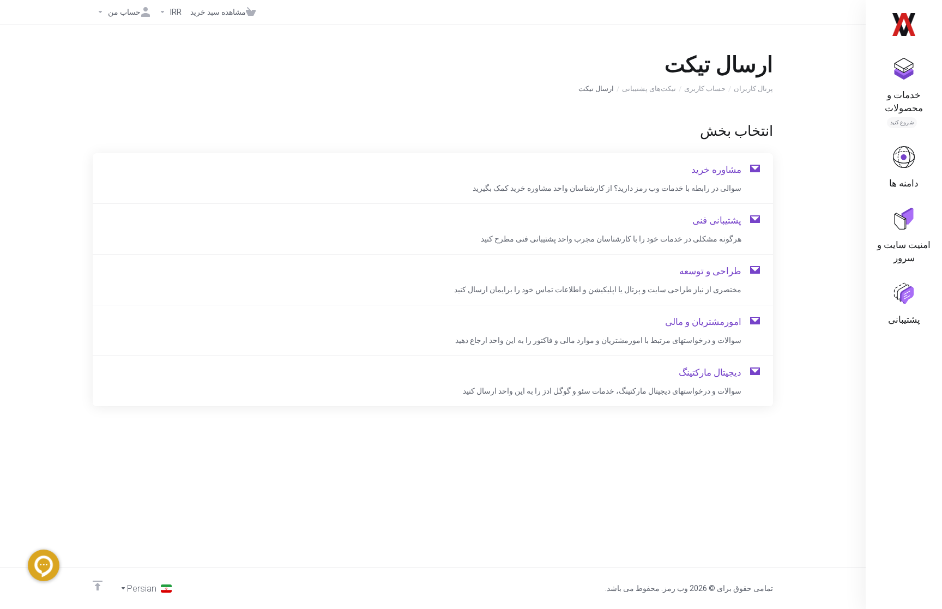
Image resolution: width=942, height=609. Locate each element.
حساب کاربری (705, 89)
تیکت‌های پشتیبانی (649, 89)
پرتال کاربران (753, 89)
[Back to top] (97, 585)
